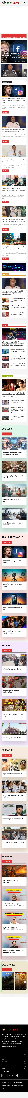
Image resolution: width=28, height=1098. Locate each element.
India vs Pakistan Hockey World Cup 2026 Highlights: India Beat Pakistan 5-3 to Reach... (18, 358)
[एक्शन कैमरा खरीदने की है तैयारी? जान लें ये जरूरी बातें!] (14, 575)
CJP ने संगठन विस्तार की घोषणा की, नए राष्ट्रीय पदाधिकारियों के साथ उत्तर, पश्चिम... (18, 300)
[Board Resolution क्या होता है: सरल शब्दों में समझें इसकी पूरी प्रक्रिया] (14, 514)
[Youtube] (16, 1075)
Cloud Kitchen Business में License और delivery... (12, 453)
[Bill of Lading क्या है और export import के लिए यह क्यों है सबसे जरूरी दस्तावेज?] (14, 490)
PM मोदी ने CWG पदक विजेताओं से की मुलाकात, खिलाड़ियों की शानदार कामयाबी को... (18, 365)
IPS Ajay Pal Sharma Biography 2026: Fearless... (13, 928)
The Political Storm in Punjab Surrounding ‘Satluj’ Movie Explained (17, 418)
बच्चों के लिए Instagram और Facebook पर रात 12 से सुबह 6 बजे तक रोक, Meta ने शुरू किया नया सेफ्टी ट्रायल (13, 100)
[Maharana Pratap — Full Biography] (14, 871)
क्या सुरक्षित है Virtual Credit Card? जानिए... (12, 632)
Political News (6, 70)
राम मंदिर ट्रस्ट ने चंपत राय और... (12, 738)
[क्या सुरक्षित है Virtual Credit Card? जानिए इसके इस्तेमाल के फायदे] (14, 622)
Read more (5, 112)
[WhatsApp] (13, 1075)
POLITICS (5, 274)
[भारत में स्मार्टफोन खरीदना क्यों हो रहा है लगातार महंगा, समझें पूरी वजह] (14, 599)
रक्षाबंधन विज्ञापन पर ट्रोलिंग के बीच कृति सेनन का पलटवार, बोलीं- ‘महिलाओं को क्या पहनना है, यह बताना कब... (13, 395)
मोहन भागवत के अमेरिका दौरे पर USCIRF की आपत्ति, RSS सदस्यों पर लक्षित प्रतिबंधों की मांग (13, 293)
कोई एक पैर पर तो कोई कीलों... (12, 669)
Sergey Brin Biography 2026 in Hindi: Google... (13, 951)
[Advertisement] (14, 19)
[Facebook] (2, 1075)
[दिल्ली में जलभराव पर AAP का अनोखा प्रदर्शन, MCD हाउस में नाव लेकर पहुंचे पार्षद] (5, 307)
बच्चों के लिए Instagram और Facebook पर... (12, 562)
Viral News (5, 51)
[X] (9, 1075)
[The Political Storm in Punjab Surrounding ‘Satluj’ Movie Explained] (5, 418)
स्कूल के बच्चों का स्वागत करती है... (13, 774)
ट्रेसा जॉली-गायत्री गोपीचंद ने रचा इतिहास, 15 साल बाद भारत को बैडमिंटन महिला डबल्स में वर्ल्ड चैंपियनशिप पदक (13, 344)
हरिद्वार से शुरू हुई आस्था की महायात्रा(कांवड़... (11, 692)
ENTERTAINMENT (7, 376)
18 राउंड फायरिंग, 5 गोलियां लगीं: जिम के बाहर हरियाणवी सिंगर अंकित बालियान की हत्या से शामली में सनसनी (13, 190)
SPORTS (5, 325)
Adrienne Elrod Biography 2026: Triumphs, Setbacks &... (14, 904)
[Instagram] (6, 1075)
